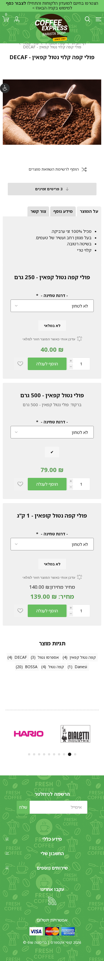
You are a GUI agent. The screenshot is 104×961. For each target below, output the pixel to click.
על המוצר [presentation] (89, 211)
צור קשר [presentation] (38, 211)
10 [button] (29, 754)
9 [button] (34, 754)
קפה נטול (56, 666)
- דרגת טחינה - (54, 295)
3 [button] (64, 754)
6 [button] (49, 754)
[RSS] (52, 901)
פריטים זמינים (49, 188)
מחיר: (66, 596)
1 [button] (75, 754)
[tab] (89, 211)
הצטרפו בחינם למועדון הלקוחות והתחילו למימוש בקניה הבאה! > (52, 5)
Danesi (81, 666)
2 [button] (70, 754)
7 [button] (44, 754)
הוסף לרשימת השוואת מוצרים (54, 169)
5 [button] (54, 754)
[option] (75, 734)
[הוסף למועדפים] (20, 364)
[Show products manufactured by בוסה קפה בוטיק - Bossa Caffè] (75, 734)
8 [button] (39, 754)
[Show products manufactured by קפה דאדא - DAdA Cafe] (29, 734)
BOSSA (31, 666)
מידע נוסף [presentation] (63, 211)
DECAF (20, 657)
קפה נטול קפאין (83, 657)
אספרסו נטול (48, 657)
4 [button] (59, 754)
